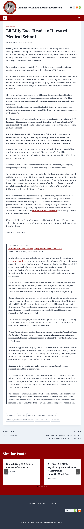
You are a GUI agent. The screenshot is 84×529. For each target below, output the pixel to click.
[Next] (78, 471)
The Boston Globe (42, 420)
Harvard (41, 415)
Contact (31, 503)
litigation (52, 415)
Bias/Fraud (10, 26)
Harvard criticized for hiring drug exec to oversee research (35, 248)
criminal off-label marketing (45, 210)
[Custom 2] (80, 7)
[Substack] (79, 510)
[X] (74, 7)
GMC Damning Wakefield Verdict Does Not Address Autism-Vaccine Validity (63, 435)
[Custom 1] (77, 7)
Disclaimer (42, 503)
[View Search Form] (5, 18)
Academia (11, 415)
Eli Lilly (31, 415)
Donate (53, 503)
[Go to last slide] (6, 471)
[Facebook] (71, 7)
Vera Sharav (12, 42)
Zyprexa (55, 420)
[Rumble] (75, 510)
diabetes (21, 415)
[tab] (37, 486)
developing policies (17, 261)
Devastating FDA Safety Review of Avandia (19, 465)
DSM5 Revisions (10, 433)
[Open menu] (79, 18)
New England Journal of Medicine (20, 420)
